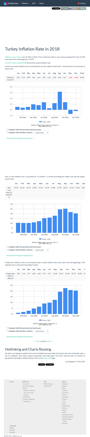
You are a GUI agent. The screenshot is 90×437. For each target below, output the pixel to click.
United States (67, 419)
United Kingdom (67, 417)
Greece (64, 399)
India (63, 401)
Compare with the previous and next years (25, 130)
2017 (38, 341)
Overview (25, 384)
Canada (64, 390)
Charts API (47, 358)
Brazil (64, 388)
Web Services (48, 384)
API (33, 3)
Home (11, 382)
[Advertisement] (45, 26)
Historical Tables (28, 386)
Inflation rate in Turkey (13, 57)
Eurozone (65, 393)
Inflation (25, 3)
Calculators (26, 397)
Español (82, 8)
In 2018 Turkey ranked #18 (15, 63)
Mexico (64, 408)
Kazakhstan (66, 406)
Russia (64, 410)
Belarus (64, 386)
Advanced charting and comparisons (20, 138)
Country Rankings (28, 399)
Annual (26, 395)
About (41, 3)
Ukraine (64, 423)
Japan (64, 404)
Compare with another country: (21, 132)
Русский (74, 8)
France (64, 395)
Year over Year (28, 393)
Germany (65, 397)
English (65, 8)
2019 (48, 341)
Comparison (26, 401)
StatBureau (12, 3)
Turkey (82, 3)
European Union (67, 415)
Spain (64, 412)
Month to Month (29, 390)
